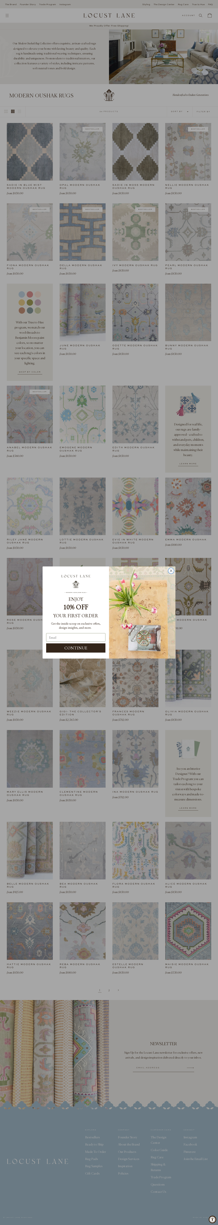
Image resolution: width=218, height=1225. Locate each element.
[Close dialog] (171, 571)
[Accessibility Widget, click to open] (212, 1219)
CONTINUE (75, 648)
